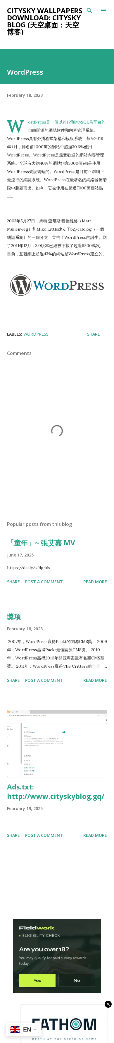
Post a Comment (44, 581)
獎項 (14, 616)
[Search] (89, 10)
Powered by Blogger (60, 1018)
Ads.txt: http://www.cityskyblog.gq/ (55, 791)
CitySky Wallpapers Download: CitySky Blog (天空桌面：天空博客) (44, 21)
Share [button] (93, 334)
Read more (95, 581)
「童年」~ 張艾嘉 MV (41, 542)
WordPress (36, 334)
